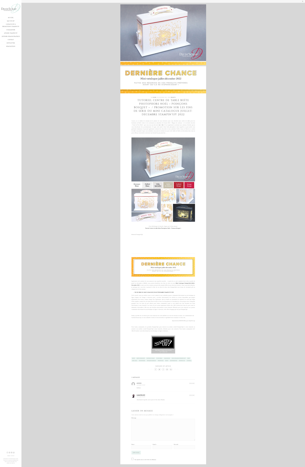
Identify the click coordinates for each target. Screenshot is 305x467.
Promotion (160, 360)
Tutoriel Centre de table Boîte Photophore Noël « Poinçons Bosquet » (163, 228)
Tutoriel (189, 360)
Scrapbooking (173, 360)
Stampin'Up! (182, 360)
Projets (173, 97)
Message (133, 418)
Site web (176, 444)
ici (159, 125)
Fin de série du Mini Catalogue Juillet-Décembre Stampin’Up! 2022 (154, 292)
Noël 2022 (134, 360)
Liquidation (167, 358)
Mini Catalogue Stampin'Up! (179, 358)
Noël (188, 358)
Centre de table (150, 358)
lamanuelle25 (141, 395)
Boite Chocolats (141, 358)
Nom (132, 444)
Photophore (142, 360)
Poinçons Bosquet (151, 360)
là (162, 125)
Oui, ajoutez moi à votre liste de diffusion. (145, 459)
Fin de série (159, 358)
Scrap (166, 360)
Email (154, 444)
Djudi (154, 97)
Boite (133, 358)
